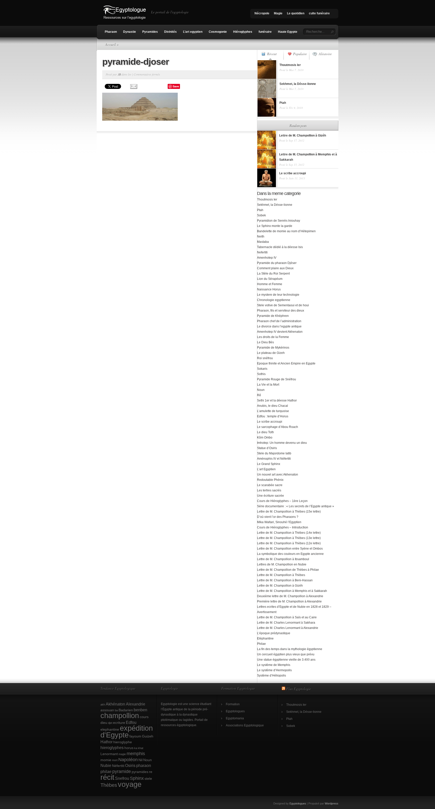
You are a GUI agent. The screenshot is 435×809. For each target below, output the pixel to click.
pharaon (143, 765)
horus (128, 748)
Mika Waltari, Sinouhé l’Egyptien (279, 522)
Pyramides (150, 31)
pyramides (140, 772)
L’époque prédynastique (273, 633)
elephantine (109, 729)
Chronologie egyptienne (273, 300)
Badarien (126, 710)
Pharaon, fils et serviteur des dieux (280, 310)
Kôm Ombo (264, 437)
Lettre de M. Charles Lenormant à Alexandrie (287, 628)
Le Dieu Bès (265, 342)
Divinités (170, 31)
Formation (233, 704)
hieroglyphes (112, 747)
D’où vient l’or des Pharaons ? (277, 517)
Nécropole (262, 13)
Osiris (130, 765)
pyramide (121, 771)
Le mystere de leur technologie (278, 294)
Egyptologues (235, 711)
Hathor (106, 741)
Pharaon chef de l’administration (279, 321)
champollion (119, 716)
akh (102, 704)
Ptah (260, 210)
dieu (103, 723)
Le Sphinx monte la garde (274, 226)
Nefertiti (262, 252)
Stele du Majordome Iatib (274, 453)
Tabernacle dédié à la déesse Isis (280, 247)
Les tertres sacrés (269, 490)
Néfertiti (118, 766)
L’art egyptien (192, 31)
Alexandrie (135, 704)
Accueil (110, 44)
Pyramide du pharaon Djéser (277, 263)
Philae (261, 644)
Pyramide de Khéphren (273, 316)
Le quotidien (295, 13)
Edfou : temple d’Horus (272, 416)
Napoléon (128, 759)
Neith (260, 236)
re (150, 772)
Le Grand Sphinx (268, 464)
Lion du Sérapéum (269, 279)
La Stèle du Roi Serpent (273, 273)
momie (105, 760)
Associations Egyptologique (245, 725)
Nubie (105, 765)
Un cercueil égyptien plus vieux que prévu (285, 654)
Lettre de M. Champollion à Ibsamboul (283, 559)
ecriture (119, 723)
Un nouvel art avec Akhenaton (277, 474)
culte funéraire (319, 13)
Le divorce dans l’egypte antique (279, 326)
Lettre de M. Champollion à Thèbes (281, 575)
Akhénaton (115, 704)
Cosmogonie (218, 31)
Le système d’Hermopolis (274, 670)
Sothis (261, 374)
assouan (107, 710)
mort (115, 760)
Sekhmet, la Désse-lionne (274, 205)
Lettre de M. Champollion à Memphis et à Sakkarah (292, 591)
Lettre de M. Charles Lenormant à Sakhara (286, 622)
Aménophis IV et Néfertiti (274, 458)
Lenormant (109, 754)
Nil (140, 760)
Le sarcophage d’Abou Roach (277, 427)
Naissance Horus (269, 289)
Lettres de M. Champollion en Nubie (281, 564)
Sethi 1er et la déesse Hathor (277, 400)
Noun (261, 390)
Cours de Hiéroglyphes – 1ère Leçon (282, 501)
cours (144, 717)
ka (135, 748)
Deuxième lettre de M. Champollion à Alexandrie (290, 596)
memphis (136, 753)
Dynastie (129, 31)
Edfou (131, 722)
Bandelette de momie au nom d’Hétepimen (286, 231)
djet (110, 722)
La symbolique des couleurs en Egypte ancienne (290, 554)
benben (140, 709)
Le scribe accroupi (269, 421)
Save (176, 86)
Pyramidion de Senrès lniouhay (278, 220)
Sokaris (262, 368)
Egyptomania (235, 718)
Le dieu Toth (265, 432)
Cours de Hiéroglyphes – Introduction (282, 527)
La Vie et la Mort (268, 384)
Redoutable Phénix (270, 480)
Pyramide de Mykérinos (273, 347)
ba (116, 710)
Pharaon (111, 31)
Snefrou (122, 778)
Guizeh (147, 736)
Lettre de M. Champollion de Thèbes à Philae (288, 569)
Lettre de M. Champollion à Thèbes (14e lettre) (289, 532)
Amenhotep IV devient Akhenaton (280, 331)
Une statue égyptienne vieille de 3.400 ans (286, 659)
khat (140, 748)
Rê (259, 395)
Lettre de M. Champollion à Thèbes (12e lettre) (289, 543)
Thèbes (108, 785)
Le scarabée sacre (269, 485)
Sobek (261, 215)
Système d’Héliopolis (271, 675)
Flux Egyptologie (298, 688)
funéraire (265, 31)
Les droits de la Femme (273, 337)
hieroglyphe (122, 742)
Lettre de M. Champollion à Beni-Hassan (285, 580)
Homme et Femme (269, 284)
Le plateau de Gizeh (271, 353)
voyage (129, 784)
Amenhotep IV (266, 257)
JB (119, 74)
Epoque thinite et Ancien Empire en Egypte (286, 363)
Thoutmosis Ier (267, 199)
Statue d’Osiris (267, 448)
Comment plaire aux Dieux (275, 268)
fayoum (135, 736)
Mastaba (263, 242)
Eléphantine (265, 638)
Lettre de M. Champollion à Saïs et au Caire (287, 617)
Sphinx (137, 778)
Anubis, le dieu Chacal (272, 406)
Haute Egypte (287, 31)
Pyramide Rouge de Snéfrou (276, 379)
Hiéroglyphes (242, 31)
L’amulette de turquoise (273, 411)
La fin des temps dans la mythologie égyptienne (289, 649)
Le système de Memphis (273, 665)
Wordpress (331, 803)
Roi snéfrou (265, 358)
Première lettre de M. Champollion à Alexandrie (289, 601)
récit (107, 777)
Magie (278, 13)
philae (106, 771)
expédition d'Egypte (126, 731)
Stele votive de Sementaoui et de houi (283, 305)
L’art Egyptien (266, 469)
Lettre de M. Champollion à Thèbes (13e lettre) (289, 538)
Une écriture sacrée (270, 495)
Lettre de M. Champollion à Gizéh (280, 585)
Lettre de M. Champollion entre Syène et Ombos (290, 548)
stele (148, 779)
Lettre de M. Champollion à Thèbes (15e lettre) (289, 511)
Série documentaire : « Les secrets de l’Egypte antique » (295, 506)
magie (122, 754)
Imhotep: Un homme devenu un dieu (282, 443)
